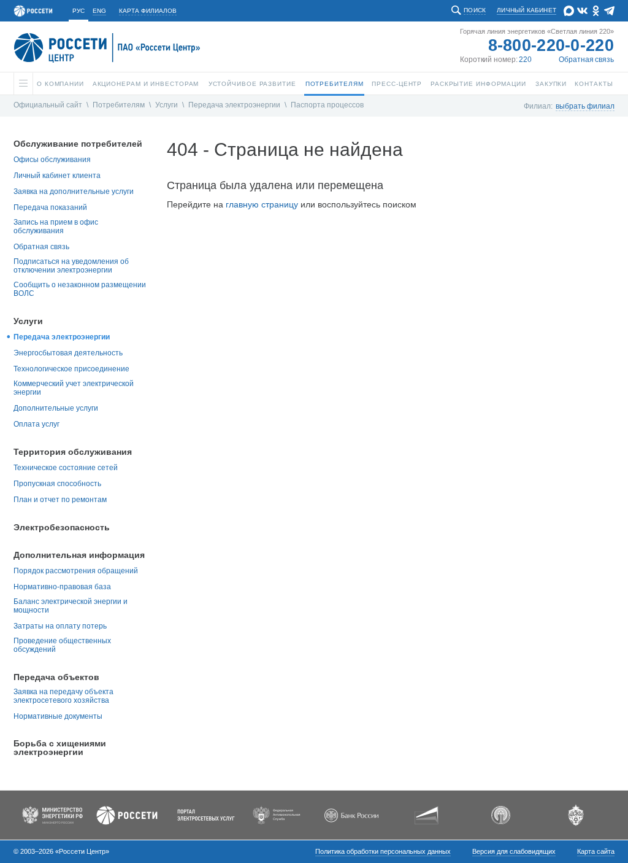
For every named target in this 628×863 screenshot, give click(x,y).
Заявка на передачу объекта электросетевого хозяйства (63, 696)
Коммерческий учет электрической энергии (73, 388)
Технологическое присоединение (71, 369)
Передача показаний (50, 207)
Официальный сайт (47, 105)
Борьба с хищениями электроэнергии (59, 747)
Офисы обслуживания (52, 159)
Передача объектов (56, 677)
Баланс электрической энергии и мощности (70, 605)
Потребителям (119, 105)
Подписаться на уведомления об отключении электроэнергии (71, 265)
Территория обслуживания (72, 451)
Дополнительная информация (79, 555)
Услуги (166, 105)
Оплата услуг (36, 424)
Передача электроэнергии (234, 105)
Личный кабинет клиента (57, 175)
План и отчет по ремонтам (60, 499)
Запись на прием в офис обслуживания (55, 226)
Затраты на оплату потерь (60, 626)
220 (525, 59)
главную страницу (262, 204)
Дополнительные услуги (55, 408)
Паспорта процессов (327, 105)
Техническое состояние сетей (65, 467)
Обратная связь (586, 59)
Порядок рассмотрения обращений (75, 571)
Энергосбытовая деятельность (68, 353)
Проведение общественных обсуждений (62, 645)
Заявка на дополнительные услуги (73, 191)
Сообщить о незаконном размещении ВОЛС (79, 289)
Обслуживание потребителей (77, 143)
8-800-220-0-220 (551, 45)
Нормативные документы (57, 716)
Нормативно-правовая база (62, 586)
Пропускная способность (57, 483)
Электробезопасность (61, 527)
